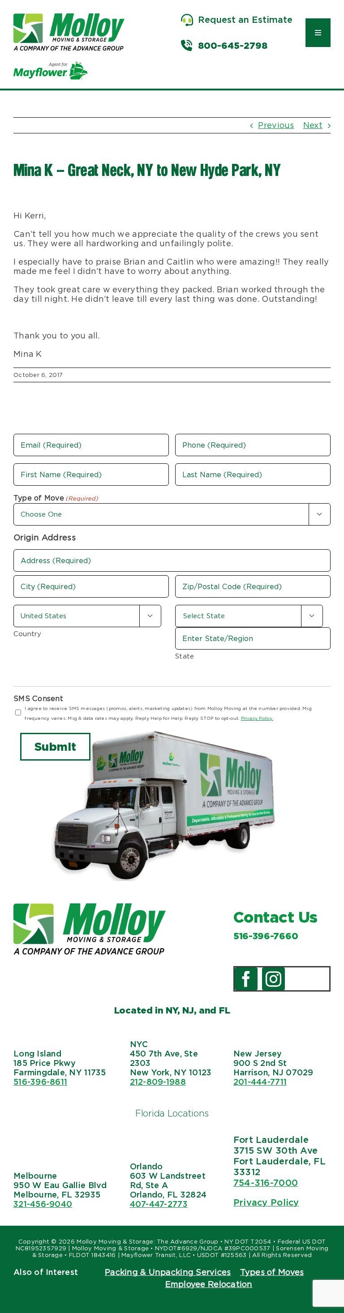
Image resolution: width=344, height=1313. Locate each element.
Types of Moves (272, 1272)
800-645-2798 (232, 45)
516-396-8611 (40, 1081)
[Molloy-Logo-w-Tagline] (69, 17)
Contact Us (275, 917)
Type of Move (56, 498)
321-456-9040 (42, 1204)
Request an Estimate (245, 19)
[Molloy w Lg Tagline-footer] (89, 907)
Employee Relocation (209, 1284)
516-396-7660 (265, 936)
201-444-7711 (260, 1081)
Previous (276, 125)
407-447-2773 (159, 1204)
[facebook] (246, 978)
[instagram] (273, 978)
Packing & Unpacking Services (168, 1272)
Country (27, 634)
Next (312, 125)
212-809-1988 (158, 1081)
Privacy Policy (266, 1202)
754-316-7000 (265, 1182)
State (184, 656)
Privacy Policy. (257, 718)
